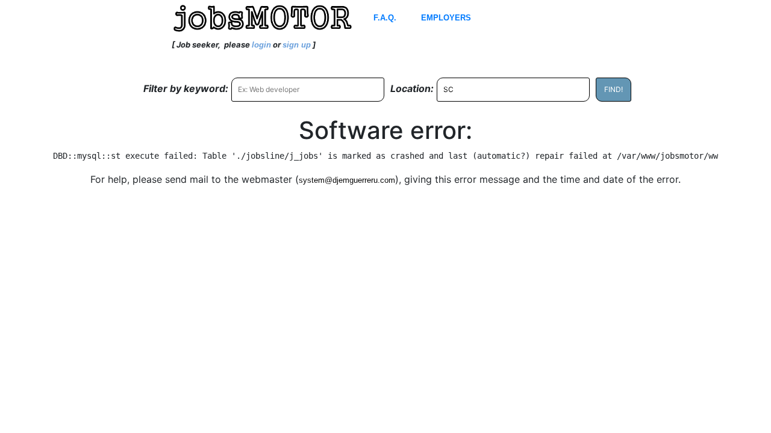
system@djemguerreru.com (347, 180)
